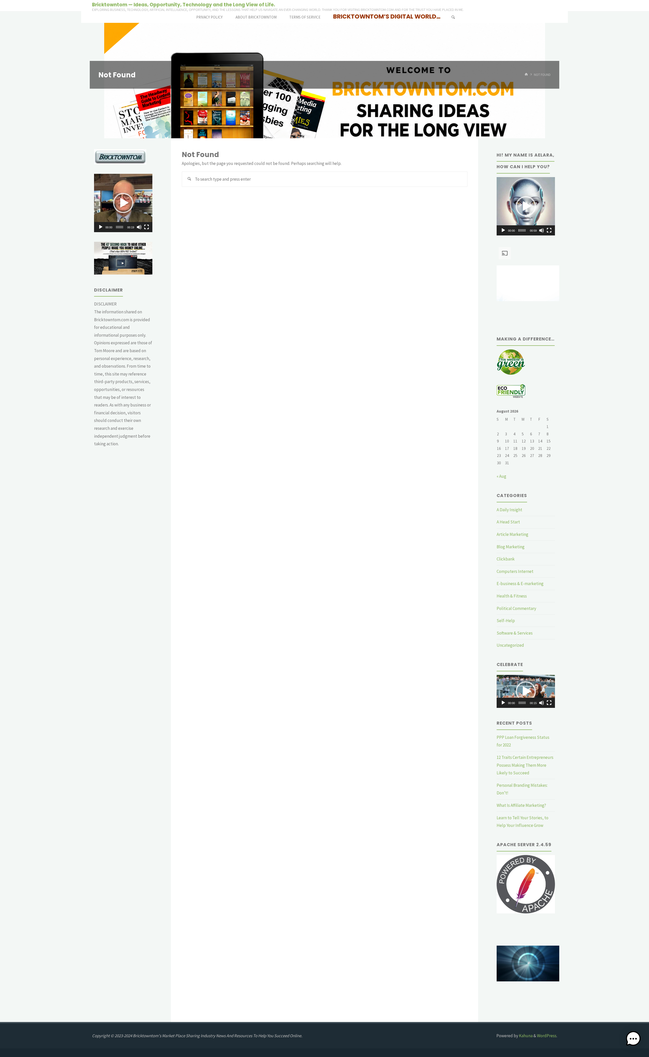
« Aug (501, 476)
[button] (123, 203)
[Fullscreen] (146, 227)
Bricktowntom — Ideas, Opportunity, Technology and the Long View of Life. (183, 4)
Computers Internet (515, 571)
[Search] (453, 17)
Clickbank (506, 559)
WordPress (546, 1035)
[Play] (100, 227)
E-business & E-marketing (520, 583)
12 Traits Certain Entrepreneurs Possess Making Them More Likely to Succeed (525, 765)
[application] (123, 203)
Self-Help (506, 620)
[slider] (119, 227)
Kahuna (525, 1035)
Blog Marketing (511, 547)
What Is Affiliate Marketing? (521, 805)
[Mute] (139, 227)
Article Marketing (512, 534)
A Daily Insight (509, 510)
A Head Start (508, 522)
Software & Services (515, 633)
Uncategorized (510, 645)
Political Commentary (516, 608)
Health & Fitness (512, 596)
